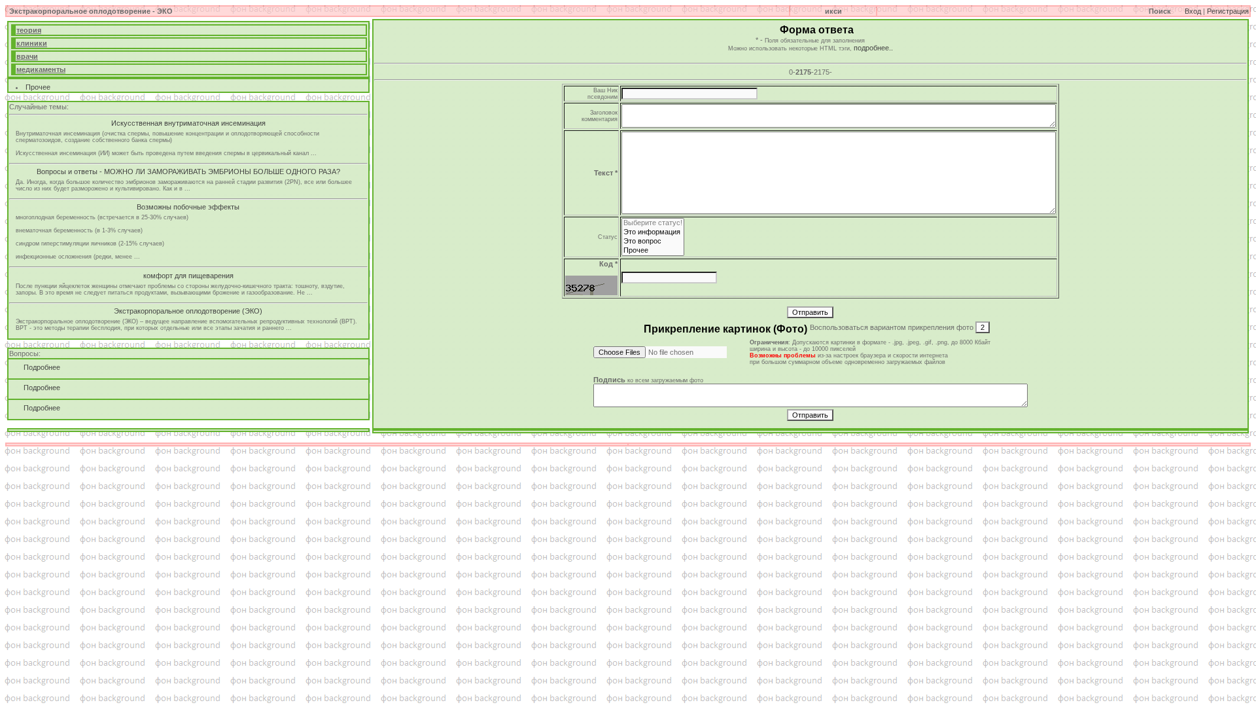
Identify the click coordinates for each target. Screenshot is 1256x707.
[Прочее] (653, 250)
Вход (1193, 11)
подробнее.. (873, 48)
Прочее (38, 87)
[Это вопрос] (653, 241)
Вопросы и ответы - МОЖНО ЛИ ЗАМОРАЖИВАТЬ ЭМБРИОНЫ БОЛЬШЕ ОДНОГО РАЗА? (188, 171)
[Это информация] (653, 232)
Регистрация (1228, 11)
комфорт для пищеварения (188, 276)
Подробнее (38, 367)
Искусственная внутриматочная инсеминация (188, 123)
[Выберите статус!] (653, 223)
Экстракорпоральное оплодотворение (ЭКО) (188, 311)
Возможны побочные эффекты (188, 207)
